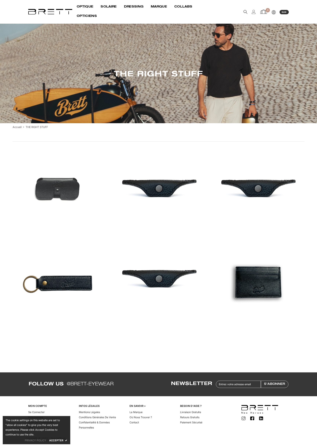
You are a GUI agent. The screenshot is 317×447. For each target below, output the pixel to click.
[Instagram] (244, 418)
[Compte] (254, 12)
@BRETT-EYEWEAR (90, 384)
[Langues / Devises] (274, 12)
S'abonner (274, 384)
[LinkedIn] (261, 418)
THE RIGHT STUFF (37, 127)
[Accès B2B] (284, 12)
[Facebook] (252, 418)
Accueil (17, 127)
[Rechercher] (245, 12)
